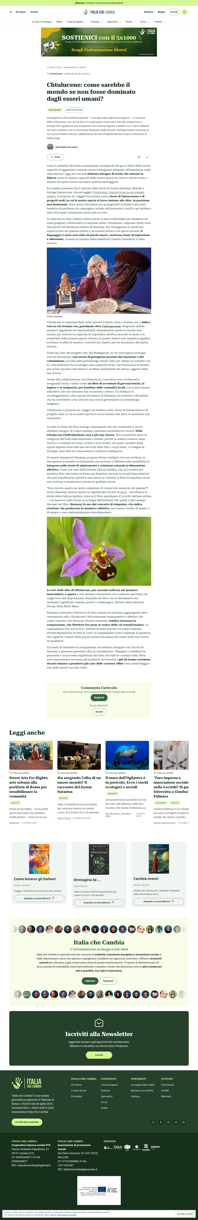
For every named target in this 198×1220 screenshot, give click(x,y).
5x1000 (165, 1090)
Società (15, 803)
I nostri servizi (78, 1090)
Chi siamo (76, 1084)
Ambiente (112, 793)
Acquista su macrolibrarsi (37, 898)
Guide (104, 1107)
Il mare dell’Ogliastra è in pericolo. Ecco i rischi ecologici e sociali (127, 782)
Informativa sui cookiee (67, 1215)
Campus (135, 1096)
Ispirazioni (56, 73)
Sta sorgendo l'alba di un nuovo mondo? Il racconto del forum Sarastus (79, 785)
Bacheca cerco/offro (142, 1090)
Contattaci (76, 1096)
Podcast (105, 1090)
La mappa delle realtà (143, 1084)
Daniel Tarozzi (64, 818)
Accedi (174, 12)
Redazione (14, 822)
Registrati (99, 697)
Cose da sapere (109, 1084)
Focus (104, 1102)
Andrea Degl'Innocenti (165, 822)
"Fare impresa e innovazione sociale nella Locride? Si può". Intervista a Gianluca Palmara (173, 787)
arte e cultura (74, 110)
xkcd (123, 492)
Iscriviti (99, 1055)
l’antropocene (111, 326)
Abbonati (90, 981)
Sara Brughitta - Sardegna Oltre (118, 814)
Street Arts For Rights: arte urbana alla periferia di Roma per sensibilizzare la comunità (28, 787)
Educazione (55, 110)
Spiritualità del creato (77, 73)
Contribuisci (167, 1084)
